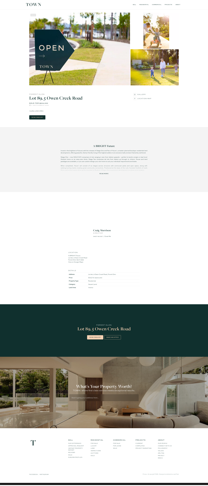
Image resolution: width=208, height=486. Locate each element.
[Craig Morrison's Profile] (104, 218)
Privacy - (145, 474)
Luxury (94, 446)
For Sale (94, 443)
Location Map (144, 98)
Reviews (71, 452)
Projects (168, 4)
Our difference (74, 443)
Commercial (156, 4)
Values (161, 450)
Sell (134, 4)
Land (93, 448)
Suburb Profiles (75, 457)
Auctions (94, 453)
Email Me (108, 236)
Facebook (33, 474)
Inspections (96, 450)
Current (139, 443)
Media (160, 458)
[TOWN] (33, 5)
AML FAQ (161, 453)
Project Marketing (144, 448)
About (178, 4)
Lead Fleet (176, 474)
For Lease (117, 446)
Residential (144, 4)
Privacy (161, 455)
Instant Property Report (75, 449)
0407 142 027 (98, 236)
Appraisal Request (76, 446)
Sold (70, 455)
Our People (162, 443)
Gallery (141, 94)
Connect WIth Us (165, 446)
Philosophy (162, 448)
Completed (140, 446)
